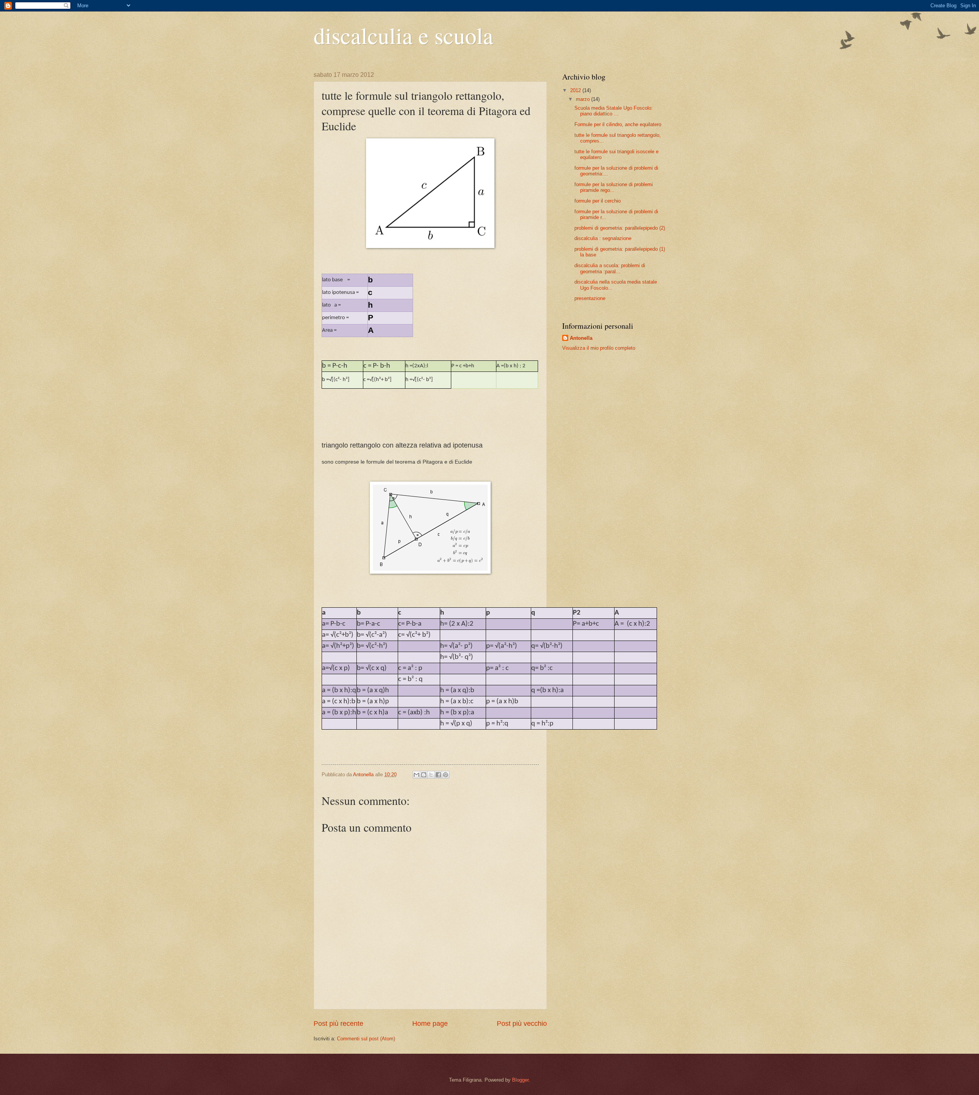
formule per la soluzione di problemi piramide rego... (613, 187)
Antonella (581, 338)
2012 (576, 90)
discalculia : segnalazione (602, 238)
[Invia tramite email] (416, 775)
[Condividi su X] (431, 775)
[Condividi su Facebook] (438, 775)
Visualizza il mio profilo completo (598, 348)
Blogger (520, 1080)
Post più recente (338, 1023)
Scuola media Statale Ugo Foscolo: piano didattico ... (613, 111)
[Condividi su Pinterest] (445, 775)
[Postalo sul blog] (424, 775)
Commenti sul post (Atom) (366, 1038)
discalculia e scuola (403, 35)
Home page (430, 1023)
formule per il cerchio (597, 201)
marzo (583, 99)
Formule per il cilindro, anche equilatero (617, 124)
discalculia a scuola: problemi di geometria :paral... (609, 268)
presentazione (589, 298)
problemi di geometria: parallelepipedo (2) (619, 228)
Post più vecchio (522, 1023)
